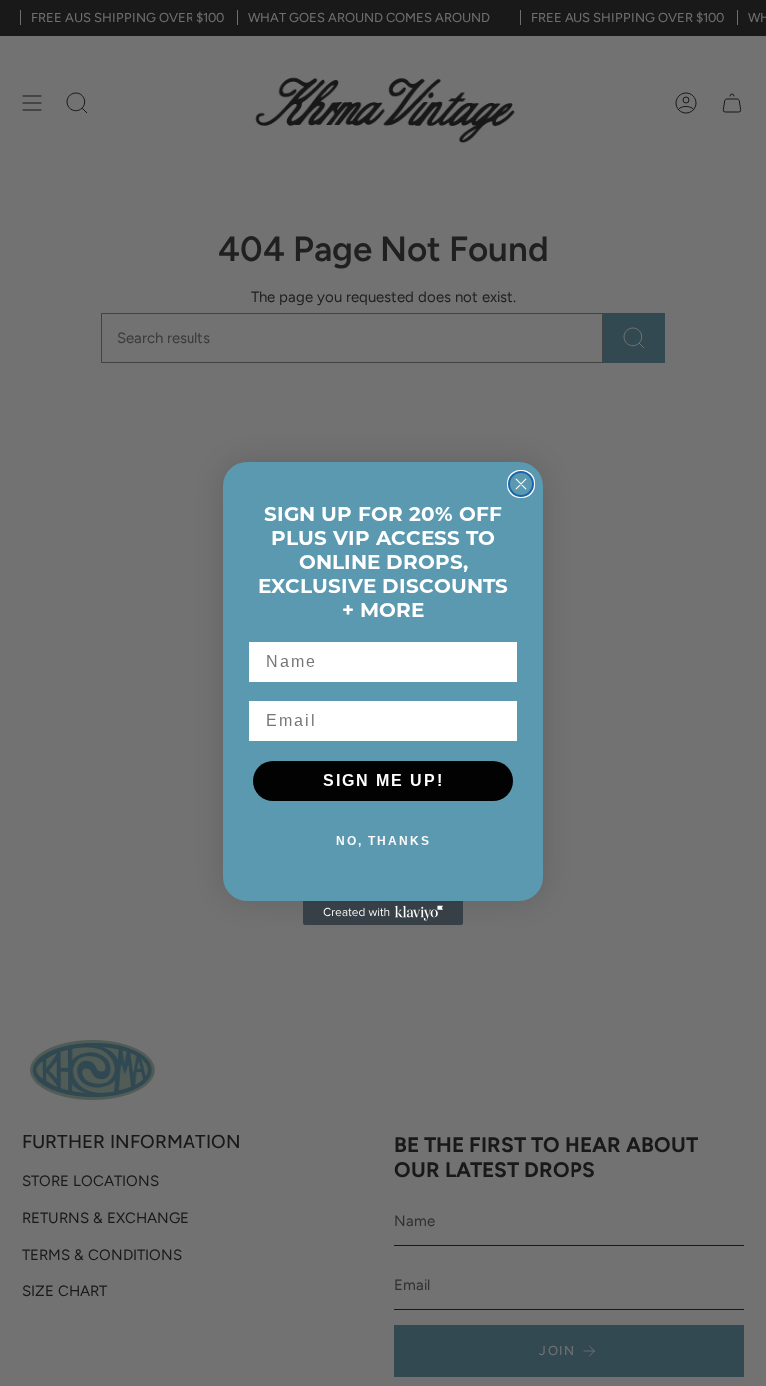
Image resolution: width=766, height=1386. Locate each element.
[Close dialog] (521, 484)
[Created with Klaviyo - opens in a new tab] (383, 913)
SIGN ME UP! (383, 780)
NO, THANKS (383, 841)
